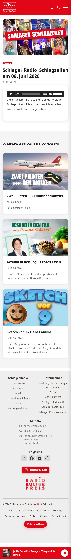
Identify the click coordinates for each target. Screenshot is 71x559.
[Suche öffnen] (58, 7)
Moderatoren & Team (18, 398)
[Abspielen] (64, 553)
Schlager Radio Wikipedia (53, 412)
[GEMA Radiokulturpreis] (35, 483)
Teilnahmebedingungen (16, 516)
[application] (35, 94)
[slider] (58, 94)
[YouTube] (39, 458)
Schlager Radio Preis (53, 406)
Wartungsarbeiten (18, 408)
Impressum (14, 510)
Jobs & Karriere (53, 396)
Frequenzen (18, 383)
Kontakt (18, 393)
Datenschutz (28, 510)
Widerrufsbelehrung (52, 510)
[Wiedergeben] (11, 94)
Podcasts (18, 388)
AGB (39, 510)
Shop (18, 403)
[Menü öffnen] (65, 7)
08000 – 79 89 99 (33, 430)
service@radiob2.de (35, 425)
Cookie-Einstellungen (39, 516)
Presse (53, 391)
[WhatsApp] (47, 458)
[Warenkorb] (51, 7)
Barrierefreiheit (38, 469)
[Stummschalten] (51, 94)
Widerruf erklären (35, 524)
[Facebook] (32, 458)
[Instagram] (24, 458)
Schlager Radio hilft (53, 402)
